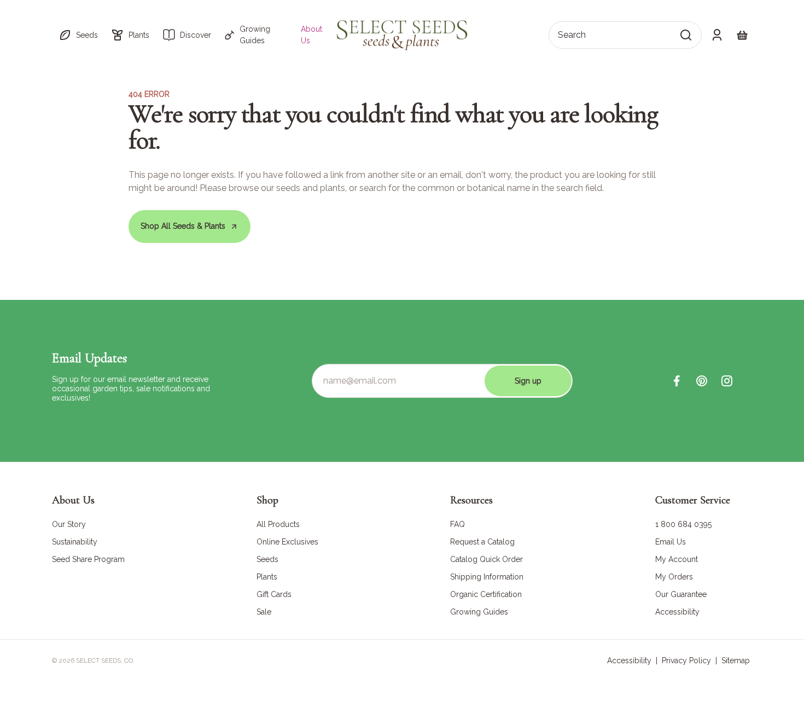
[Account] (717, 35)
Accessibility (629, 660)
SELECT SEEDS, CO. (105, 660)
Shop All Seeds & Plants (183, 226)
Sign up (528, 380)
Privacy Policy (686, 660)
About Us (311, 35)
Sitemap (735, 660)
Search (572, 35)
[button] (78, 35)
